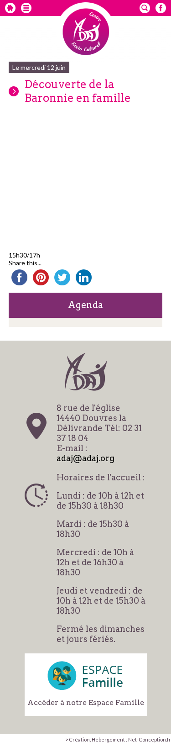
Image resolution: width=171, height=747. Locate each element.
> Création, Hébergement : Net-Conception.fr (118, 739)
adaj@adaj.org (85, 458)
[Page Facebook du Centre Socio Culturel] (161, 8)
